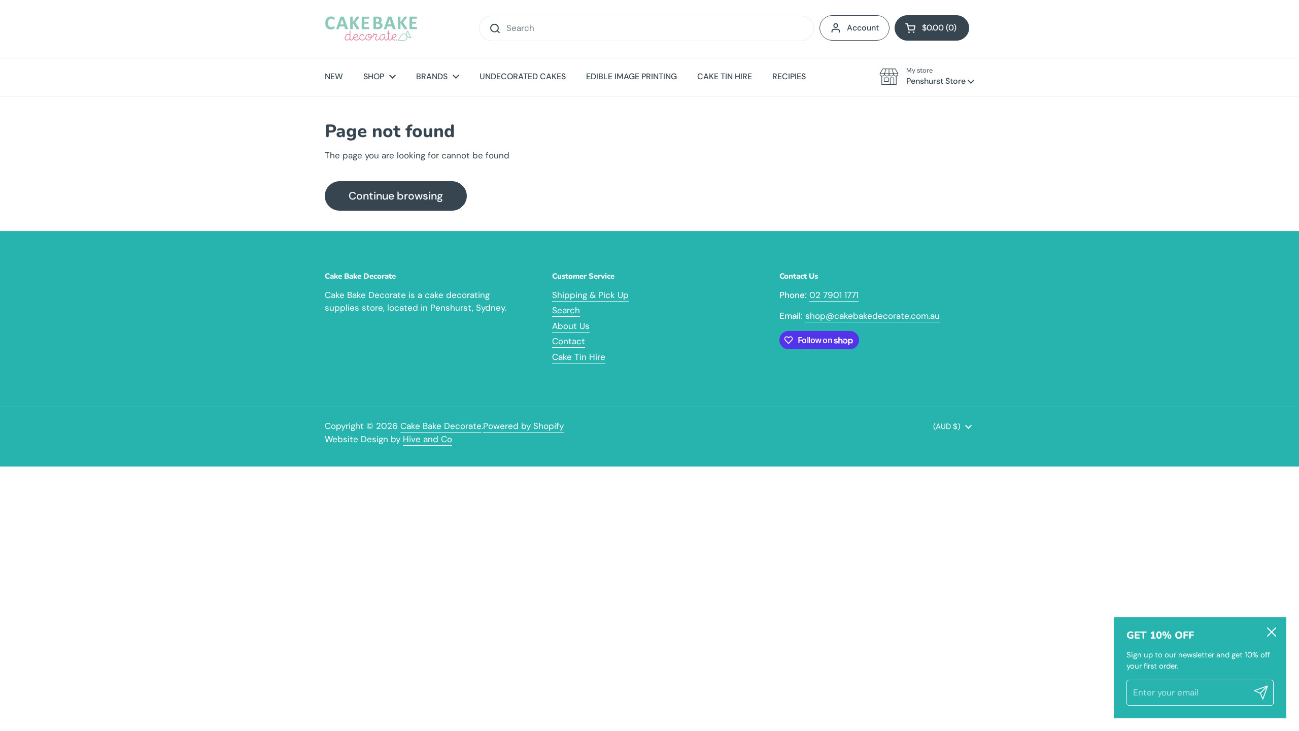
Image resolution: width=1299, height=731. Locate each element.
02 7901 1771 (834, 295)
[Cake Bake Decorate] (371, 28)
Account (863, 27)
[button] (932, 28)
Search (566, 310)
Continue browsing (396, 196)
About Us (571, 325)
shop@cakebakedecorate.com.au (872, 315)
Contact (568, 341)
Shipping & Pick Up (590, 295)
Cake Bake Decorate (441, 425)
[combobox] (646, 28)
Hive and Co (427, 439)
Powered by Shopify (523, 425)
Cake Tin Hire (578, 356)
